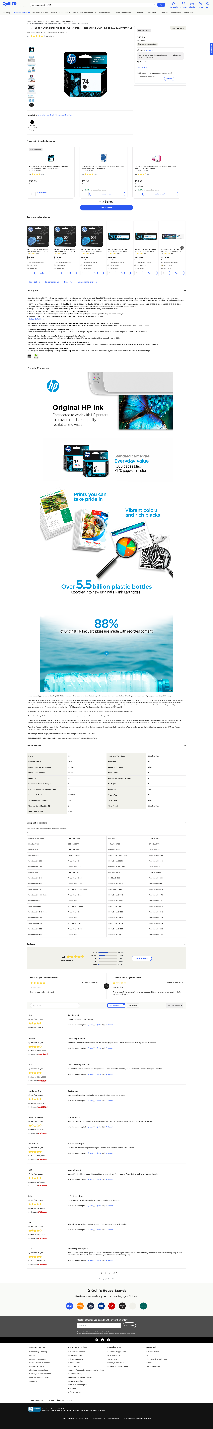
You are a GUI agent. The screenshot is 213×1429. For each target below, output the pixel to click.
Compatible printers (87, 282)
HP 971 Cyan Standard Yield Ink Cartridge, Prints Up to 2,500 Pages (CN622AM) (117, 250)
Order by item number (115, 1363)
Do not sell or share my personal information (137, 1418)
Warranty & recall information (40, 1374)
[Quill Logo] (10, 4)
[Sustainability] (37, 356)
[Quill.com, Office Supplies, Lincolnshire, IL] (34, 1409)
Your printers (112, 1359)
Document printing (75, 1374)
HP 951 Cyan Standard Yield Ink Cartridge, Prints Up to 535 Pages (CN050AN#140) (92, 250)
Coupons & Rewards (22, 12)
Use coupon (129, 1325)
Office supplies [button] (104, 12)
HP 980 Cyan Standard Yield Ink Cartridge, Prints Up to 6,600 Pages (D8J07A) (145, 250)
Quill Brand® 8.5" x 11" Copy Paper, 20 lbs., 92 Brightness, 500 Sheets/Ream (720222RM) (103, 167)
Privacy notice (83, 1418)
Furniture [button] (188, 12)
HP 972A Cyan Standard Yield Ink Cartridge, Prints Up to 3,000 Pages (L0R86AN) (172, 250)
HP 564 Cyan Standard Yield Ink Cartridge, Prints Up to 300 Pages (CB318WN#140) (65, 250)
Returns (32, 1355)
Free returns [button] (144, 62)
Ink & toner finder (113, 1355)
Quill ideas (72, 1388)
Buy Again (45, 12)
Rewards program (75, 1355)
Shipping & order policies (38, 1370)
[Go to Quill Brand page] (69, 1306)
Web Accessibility (153, 1366)
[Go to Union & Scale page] (133, 1306)
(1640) (121, 955)
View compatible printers (63, 115)
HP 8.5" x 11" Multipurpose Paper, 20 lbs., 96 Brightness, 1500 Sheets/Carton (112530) (155, 167)
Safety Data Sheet (36, 319)
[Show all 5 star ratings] (107, 952)
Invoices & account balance (39, 1363)
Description (34, 282)
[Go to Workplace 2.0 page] (143, 1306)
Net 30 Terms (73, 1366)
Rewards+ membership (77, 1352)
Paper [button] (163, 12)
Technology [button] (175, 12)
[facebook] (108, 1340)
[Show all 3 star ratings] (108, 958)
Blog (148, 1355)
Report (110, 1025)
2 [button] (101, 1273)
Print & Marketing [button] (86, 12)
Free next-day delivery (148, 44)
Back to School (57, 12)
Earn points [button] (178, 28)
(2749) (121, 952)
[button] (154, 4)
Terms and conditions (96, 1331)
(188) (121, 961)
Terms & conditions (68, 1418)
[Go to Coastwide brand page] (80, 1306)
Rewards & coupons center (117, 1366)
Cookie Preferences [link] (113, 1418)
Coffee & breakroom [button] (123, 12)
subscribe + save (71, 12)
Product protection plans (77, 1385)
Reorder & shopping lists (116, 1352)
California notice (97, 1418)
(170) (120, 964)
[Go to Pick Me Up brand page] (90, 1306)
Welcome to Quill (152, 1352)
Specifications (52, 282)
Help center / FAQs (36, 1366)
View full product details (46, 115)
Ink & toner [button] (152, 12)
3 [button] (105, 1273)
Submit (169, 79)
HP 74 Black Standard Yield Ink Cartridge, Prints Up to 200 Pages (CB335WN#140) (48, 167)
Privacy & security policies (39, 1377)
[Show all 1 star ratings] (107, 964)
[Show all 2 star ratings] (108, 961)
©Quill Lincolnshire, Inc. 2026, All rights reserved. (57, 1410)
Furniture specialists (75, 1381)
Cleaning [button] (139, 12)
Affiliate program (74, 1392)
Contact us (33, 1381)
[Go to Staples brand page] (111, 1306)
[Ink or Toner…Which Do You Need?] (30, 356)
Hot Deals (36, 12)
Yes (91, 1025)
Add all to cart (106, 208)
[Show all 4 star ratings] (108, 955)
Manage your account (37, 1359)
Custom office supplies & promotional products (86, 1370)
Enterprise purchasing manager (80, 1377)
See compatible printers (36, 262)
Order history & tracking (38, 1352)
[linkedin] (102, 1340)
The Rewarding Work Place (156, 1359)
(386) (121, 958)
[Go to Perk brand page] (101, 1306)
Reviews (68, 282)
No (100, 1025)
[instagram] (96, 1340)
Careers (149, 1363)
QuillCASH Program (75, 1359)
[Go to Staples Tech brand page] (122, 1306)
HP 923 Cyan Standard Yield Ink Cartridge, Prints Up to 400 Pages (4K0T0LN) (38, 250)
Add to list (143, 67)
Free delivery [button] (33, 268)
